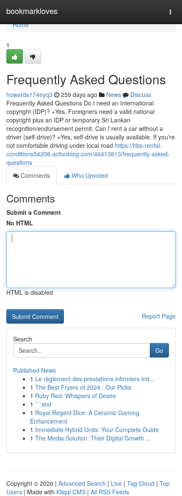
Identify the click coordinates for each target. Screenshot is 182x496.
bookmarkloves (32, 10)
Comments (34, 175)
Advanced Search (82, 483)
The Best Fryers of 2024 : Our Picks (83, 387)
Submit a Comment (33, 212)
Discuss (140, 94)
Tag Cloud (140, 483)
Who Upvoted (89, 175)
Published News (34, 370)
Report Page (159, 316)
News (113, 94)
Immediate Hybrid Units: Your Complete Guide (97, 429)
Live (116, 483)
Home (21, 24)
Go (159, 350)
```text (43, 404)
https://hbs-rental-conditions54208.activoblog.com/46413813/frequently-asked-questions (88, 153)
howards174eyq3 (29, 94)
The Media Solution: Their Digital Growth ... (93, 438)
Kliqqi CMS (70, 492)
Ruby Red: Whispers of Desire (75, 395)
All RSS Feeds (110, 492)
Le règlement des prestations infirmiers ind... (94, 378)
